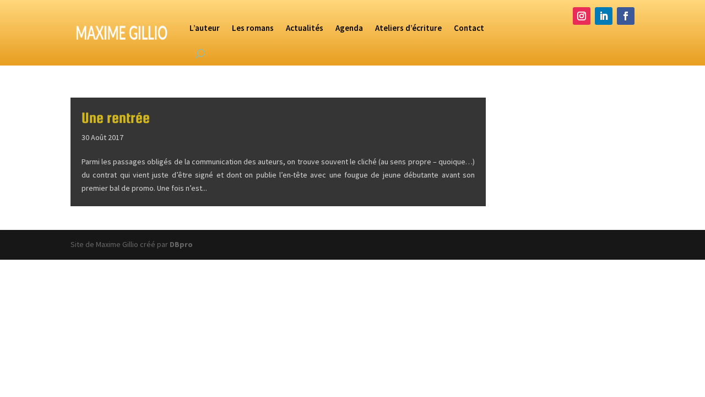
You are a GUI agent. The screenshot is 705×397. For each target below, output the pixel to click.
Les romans (253, 28)
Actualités (304, 28)
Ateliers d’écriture (408, 28)
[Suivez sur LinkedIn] (603, 16)
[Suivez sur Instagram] (581, 16)
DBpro (181, 244)
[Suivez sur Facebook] (625, 16)
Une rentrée (116, 117)
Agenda (349, 28)
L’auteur (204, 28)
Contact (469, 28)
